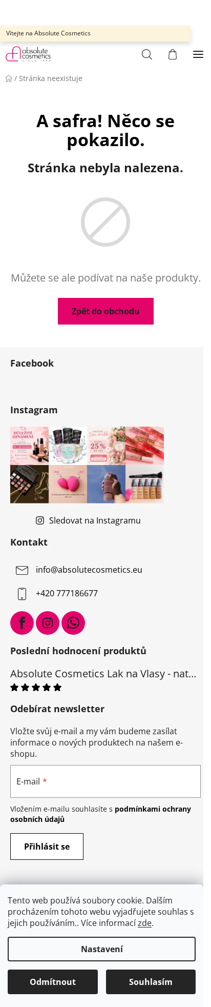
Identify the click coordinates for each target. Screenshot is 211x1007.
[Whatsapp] (73, 623)
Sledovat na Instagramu (95, 520)
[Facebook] (22, 623)
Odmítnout (53, 982)
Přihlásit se (47, 846)
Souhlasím (151, 982)
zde (145, 923)
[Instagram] (47, 623)
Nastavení (102, 949)
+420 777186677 (67, 593)
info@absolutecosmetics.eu (89, 569)
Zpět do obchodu (106, 311)
